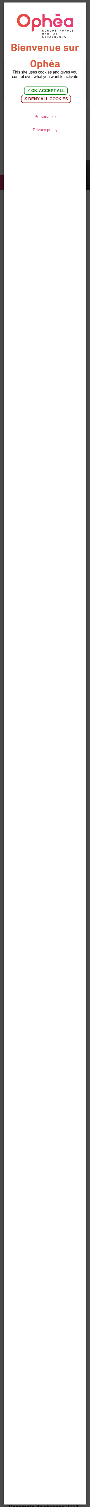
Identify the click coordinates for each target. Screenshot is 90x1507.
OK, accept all (47, 91)
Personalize (45, 117)
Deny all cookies (47, 99)
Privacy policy (45, 130)
